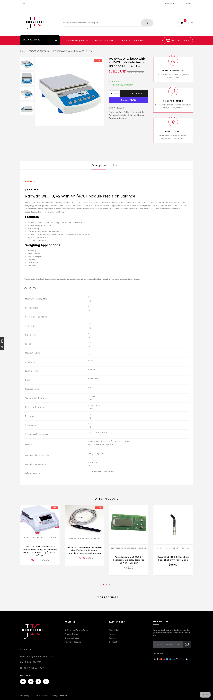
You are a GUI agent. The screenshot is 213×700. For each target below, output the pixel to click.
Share (2, 342)
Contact (113, 642)
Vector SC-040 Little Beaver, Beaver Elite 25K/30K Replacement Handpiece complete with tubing (84, 550)
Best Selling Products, (129, 112)
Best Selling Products (35, 537)
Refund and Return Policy (77, 630)
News (111, 634)
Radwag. (123, 118)
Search (112, 638)
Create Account (173, 3)
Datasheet (30, 287)
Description (98, 165)
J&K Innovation (44, 695)
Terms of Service (73, 642)
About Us (113, 630)
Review (117, 165)
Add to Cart (134, 93)
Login (188, 3)
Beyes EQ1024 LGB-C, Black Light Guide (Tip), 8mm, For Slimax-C (173, 558)
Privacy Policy (71, 634)
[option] (69, 91)
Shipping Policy (72, 638)
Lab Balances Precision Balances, (126, 114)
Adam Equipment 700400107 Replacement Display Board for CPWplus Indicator (128, 560)
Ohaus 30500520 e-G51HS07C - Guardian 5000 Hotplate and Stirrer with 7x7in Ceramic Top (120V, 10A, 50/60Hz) (40, 551)
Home (22, 51)
